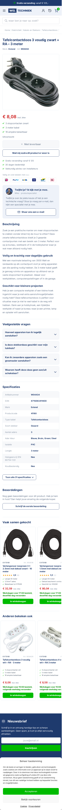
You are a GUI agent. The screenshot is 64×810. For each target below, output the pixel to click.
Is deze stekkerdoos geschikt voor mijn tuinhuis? (26, 346)
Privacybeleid (34, 806)
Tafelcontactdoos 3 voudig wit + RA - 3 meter (16, 661)
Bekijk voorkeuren (30, 799)
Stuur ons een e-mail (33, 212)
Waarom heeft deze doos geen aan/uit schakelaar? (26, 371)
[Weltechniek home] (20, 11)
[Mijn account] (43, 11)
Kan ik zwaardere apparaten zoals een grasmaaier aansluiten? (26, 359)
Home (7, 30)
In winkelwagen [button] (18, 601)
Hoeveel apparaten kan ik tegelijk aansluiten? (23, 334)
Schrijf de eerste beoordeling (30, 506)
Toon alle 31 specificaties (18, 477)
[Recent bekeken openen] (50, 11)
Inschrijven (31, 748)
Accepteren (31, 791)
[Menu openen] (4, 11)
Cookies (23, 806)
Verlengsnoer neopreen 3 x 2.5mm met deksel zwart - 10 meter (17, 569)
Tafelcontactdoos (49, 30)
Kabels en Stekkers (31, 30)
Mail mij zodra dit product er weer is (30, 153)
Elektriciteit (16, 30)
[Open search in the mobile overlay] (30, 20)
